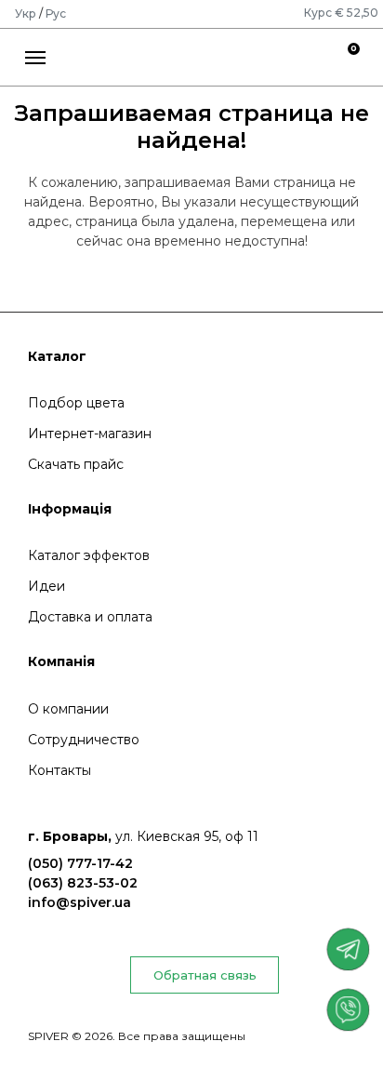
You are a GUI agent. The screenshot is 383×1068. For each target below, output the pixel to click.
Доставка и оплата (90, 616)
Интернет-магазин (90, 433)
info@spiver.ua (79, 902)
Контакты (59, 770)
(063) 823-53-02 (83, 882)
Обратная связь (205, 975)
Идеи (46, 586)
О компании (68, 709)
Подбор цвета (76, 402)
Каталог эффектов (89, 555)
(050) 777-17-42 (80, 863)
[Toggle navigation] (35, 55)
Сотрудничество (83, 739)
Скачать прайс (76, 464)
